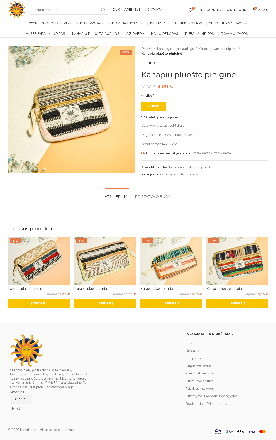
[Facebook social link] (12, 408)
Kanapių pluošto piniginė (26, 289)
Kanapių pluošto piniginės (217, 49)
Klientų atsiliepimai (200, 373)
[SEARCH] (103, 10)
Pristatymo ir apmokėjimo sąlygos (211, 396)
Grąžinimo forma (198, 366)
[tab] (117, 194)
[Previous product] (144, 63)
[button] (39, 303)
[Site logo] (17, 10)
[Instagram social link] (18, 408)
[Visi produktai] (149, 63)
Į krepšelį (153, 106)
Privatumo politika (199, 381)
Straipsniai (193, 358)
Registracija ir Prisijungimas (206, 404)
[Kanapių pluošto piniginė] (39, 261)
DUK (189, 343)
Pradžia (146, 49)
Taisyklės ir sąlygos (200, 389)
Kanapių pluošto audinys (175, 49)
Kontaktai (193, 351)
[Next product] (154, 63)
